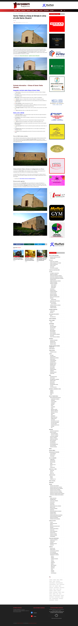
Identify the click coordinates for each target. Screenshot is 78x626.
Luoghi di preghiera (53, 360)
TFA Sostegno (52, 456)
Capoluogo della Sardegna (54, 550)
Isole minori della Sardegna (54, 379)
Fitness (52, 408)
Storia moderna (52, 536)
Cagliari (54, 581)
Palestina (51, 595)
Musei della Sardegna (53, 295)
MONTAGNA (23, 10)
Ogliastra (52, 570)
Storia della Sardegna (55, 598)
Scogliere (51, 385)
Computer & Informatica (54, 539)
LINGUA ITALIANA (52, 350)
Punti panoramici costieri (54, 384)
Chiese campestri (26, 13)
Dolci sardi (52, 325)
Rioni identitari (52, 368)
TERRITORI (28, 10)
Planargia (52, 571)
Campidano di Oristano (54, 558)
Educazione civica (53, 316)
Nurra (52, 569)
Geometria (51, 391)
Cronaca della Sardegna (54, 261)
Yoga (51, 427)
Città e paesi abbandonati (54, 553)
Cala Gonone (58, 581)
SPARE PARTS (51, 482)
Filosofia (51, 522)
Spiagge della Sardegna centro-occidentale (57, 493)
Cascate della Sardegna (54, 436)
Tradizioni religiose (53, 306)
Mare (50, 375)
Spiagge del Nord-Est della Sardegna (56, 487)
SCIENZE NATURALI (52, 474)
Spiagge (50, 484)
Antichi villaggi (52, 548)
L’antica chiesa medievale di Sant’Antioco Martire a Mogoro (18, 259)
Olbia (57, 593)
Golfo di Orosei (62, 587)
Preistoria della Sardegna (56, 595)
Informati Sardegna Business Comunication (54, 346)
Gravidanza (53, 413)
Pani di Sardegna (52, 331)
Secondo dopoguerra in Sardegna (55, 516)
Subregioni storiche (53, 372)
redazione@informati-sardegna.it (32, 623)
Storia (50, 496)
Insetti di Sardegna (53, 440)
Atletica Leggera (53, 401)
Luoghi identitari (52, 361)
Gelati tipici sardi (52, 327)
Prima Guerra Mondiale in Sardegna (55, 511)
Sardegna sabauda (53, 513)
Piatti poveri (52, 335)
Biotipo (52, 405)
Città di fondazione (53, 552)
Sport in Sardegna (53, 302)
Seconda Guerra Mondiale (54, 528)
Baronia (58, 579)
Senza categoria (52, 480)
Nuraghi (63, 592)
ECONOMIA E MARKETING (53, 309)
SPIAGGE (15, 10)
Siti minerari (52, 370)
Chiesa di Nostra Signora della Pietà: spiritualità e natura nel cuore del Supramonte (42, 259)
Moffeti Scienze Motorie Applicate (55, 397)
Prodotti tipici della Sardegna (55, 336)
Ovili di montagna (52, 441)
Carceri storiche (53, 356)
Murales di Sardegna (53, 294)
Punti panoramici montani (54, 444)
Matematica (51, 590)
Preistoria (51, 527)
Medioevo (51, 524)
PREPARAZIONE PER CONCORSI (54, 452)
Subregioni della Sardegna (54, 554)
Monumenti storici (53, 364)
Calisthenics (53, 406)
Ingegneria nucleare (53, 543)
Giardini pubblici (52, 359)
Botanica (51, 477)
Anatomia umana (52, 460)
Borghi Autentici (52, 549)
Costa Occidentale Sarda (59, 582)
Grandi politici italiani (53, 523)
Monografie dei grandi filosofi (55, 526)
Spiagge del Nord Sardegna (54, 485)
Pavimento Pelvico (54, 418)
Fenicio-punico (52, 504)
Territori (51, 546)
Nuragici (51, 593)
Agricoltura (52, 470)
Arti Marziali (53, 400)
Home (14, 13)
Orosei (60, 593)
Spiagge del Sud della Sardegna (55, 489)
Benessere (52, 404)
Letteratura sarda (53, 292)
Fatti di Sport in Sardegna (54, 268)
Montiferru (53, 567)
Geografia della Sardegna (54, 357)
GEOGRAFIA (51, 338)
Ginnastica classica (54, 409)
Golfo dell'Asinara (56, 587)
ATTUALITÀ (51, 260)
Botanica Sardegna (53, 432)
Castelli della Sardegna (54, 500)
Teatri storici (52, 373)
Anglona (52, 556)
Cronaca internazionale (54, 264)
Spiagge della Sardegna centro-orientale (56, 494)
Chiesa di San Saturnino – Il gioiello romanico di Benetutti (29, 55)
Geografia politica (53, 342)
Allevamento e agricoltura (54, 273)
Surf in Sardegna (53, 303)
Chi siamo (51, 10)
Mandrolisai (53, 562)
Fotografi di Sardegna (53, 291)
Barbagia (52, 557)
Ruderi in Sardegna (53, 369)
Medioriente (59, 590)
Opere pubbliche (52, 365)
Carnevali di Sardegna (53, 282)
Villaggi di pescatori (53, 387)
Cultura (16, 13)
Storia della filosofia (53, 535)
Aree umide (51, 355)
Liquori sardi (52, 329)
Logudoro (52, 561)
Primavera (62, 595)
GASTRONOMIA (46, 10)
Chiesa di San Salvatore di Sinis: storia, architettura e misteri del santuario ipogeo (29, 259)
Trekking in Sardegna (53, 446)
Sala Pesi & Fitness (54, 423)
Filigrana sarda (53, 299)
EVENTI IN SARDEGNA (52, 318)
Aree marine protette (53, 376)
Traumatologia (52, 467)
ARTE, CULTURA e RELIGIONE (53, 255)
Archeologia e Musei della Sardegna (56, 275)
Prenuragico (52, 509)
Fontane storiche (53, 290)
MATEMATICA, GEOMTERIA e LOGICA (55, 388)
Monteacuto (53, 566)
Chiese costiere (53, 286)
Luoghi (50, 353)
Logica (51, 394)
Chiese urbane (53, 287)
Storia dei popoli (52, 532)
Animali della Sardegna (54, 274)
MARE (19, 10)
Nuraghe (59, 592)
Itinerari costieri (52, 380)
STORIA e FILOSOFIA (52, 520)
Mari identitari (52, 383)
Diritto (51, 315)
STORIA (37, 10)
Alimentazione (52, 459)
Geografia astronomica (54, 340)
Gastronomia (51, 323)
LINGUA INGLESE (52, 348)
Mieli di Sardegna (52, 330)
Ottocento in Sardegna (53, 508)
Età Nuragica (52, 503)
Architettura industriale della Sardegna (56, 278)
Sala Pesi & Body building (55, 422)
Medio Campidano (53, 565)
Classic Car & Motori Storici (54, 269)
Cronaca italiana (53, 265)
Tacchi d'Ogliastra (53, 445)
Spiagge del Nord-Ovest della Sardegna (56, 488)
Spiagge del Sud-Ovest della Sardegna (56, 492)
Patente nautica (52, 454)
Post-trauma (53, 419)
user (14, 22)
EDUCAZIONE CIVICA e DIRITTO (54, 314)
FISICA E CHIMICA (52, 320)
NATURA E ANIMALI (52, 450)
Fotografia (52, 542)
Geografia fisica (52, 341)
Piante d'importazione (54, 433)
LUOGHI (33, 10)
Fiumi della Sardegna (53, 437)
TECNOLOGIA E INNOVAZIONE (53, 538)
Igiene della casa (53, 464)
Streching (52, 426)
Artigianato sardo (53, 279)
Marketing (51, 312)
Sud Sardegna (61, 598)
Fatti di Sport (52, 266)
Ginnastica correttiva (54, 410)
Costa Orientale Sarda (52, 584)
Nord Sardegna (55, 592)
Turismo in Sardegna (53, 307)
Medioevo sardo (52, 507)
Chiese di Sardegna (52, 582)
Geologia (51, 471)
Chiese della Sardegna (20, 13)
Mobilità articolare (54, 417)
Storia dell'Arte (52, 258)
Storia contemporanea (53, 531)
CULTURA (40, 10)
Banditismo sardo (53, 499)
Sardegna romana (53, 512)
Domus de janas (62, 584)
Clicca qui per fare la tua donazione (57, 618)
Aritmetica (51, 390)
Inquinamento (53, 415)
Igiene (52, 414)
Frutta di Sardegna (53, 326)
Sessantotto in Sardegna (54, 517)
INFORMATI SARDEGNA (20, 623)
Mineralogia (52, 473)
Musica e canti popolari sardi (54, 296)
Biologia (51, 476)
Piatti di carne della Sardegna (55, 334)
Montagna (51, 429)
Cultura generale (53, 453)
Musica (50, 448)
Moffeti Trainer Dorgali (53, 396)
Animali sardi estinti (53, 498)
